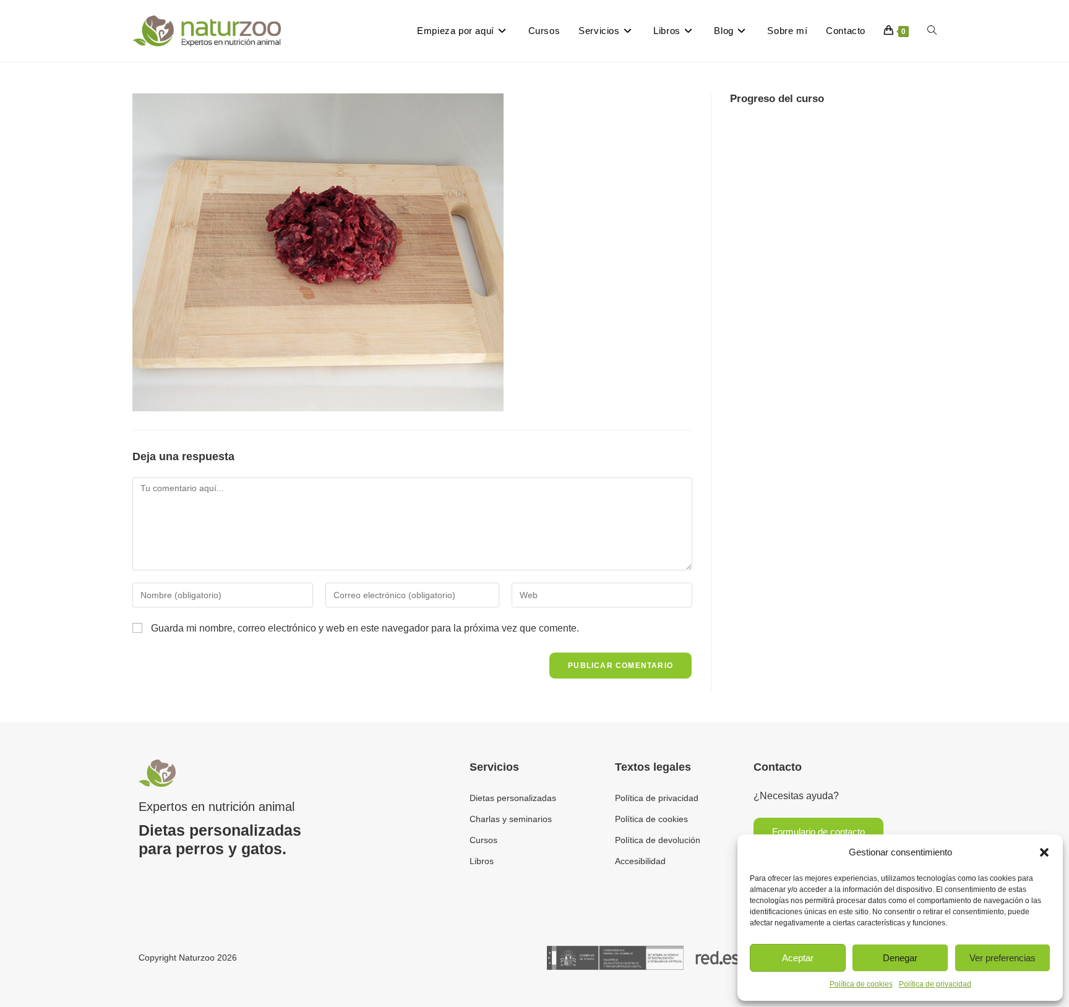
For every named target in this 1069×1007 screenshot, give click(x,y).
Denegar (900, 958)
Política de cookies (861, 984)
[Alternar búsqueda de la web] (932, 31)
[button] (1044, 852)
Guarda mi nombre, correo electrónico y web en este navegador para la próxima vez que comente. (365, 628)
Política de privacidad (935, 984)
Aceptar (798, 958)
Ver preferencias (1002, 958)
